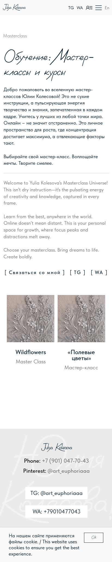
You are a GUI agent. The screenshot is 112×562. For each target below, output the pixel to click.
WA (80, 7)
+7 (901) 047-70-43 (65, 460)
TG (71, 7)
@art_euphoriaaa (69, 470)
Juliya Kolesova (14, 8)
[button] (98, 7)
